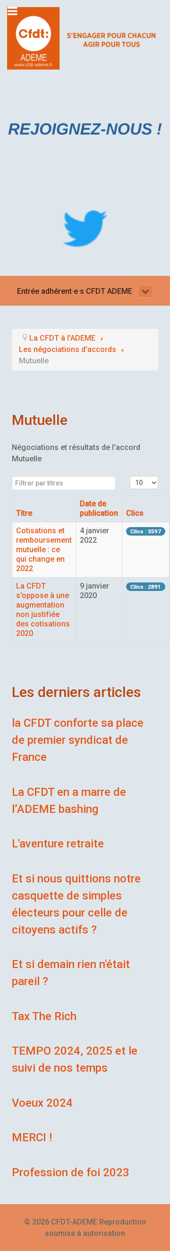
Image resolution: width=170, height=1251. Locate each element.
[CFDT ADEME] (85, 37)
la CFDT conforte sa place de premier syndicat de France (78, 740)
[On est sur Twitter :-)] (85, 228)
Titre (24, 513)
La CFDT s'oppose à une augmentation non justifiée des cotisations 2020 (43, 609)
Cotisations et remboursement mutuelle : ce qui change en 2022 (44, 549)
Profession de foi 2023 (70, 1172)
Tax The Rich (44, 1016)
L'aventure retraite (58, 843)
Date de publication (99, 508)
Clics (135, 513)
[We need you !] (85, 128)
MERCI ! (32, 1137)
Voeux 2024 (42, 1103)
